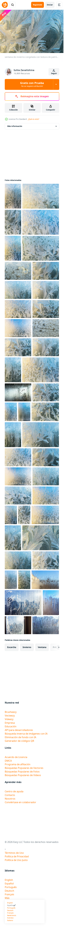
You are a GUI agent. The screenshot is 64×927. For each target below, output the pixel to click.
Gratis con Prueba (32, 84)
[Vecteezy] (5, 5)
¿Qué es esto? (33, 119)
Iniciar (50, 4)
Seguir (54, 73)
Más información (14, 124)
